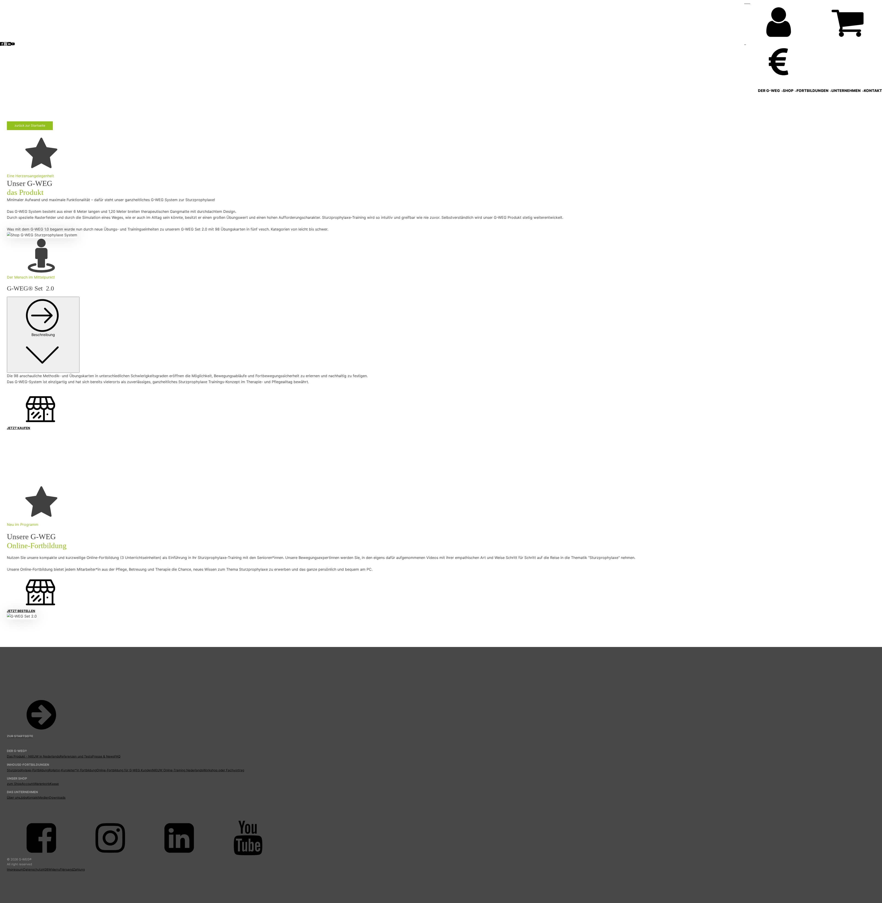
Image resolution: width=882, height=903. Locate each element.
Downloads (57, 797)
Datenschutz (32, 869)
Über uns (13, 797)
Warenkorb (42, 784)
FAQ (117, 756)
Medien (43, 797)
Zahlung (79, 869)
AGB (45, 869)
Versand (67, 869)
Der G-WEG (769, 90)
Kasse (54, 784)
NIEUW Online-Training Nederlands (177, 770)
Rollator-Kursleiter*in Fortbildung (72, 770)
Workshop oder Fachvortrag (223, 770)
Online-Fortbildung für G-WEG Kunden (124, 770)
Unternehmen (846, 90)
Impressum (15, 869)
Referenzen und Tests (76, 756)
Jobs (23, 797)
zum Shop (14, 784)
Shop (788, 90)
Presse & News (103, 756)
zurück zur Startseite (29, 125)
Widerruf (54, 869)
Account (28, 784)
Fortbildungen (812, 90)
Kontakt (873, 90)
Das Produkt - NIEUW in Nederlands (33, 756)
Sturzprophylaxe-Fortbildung (28, 770)
